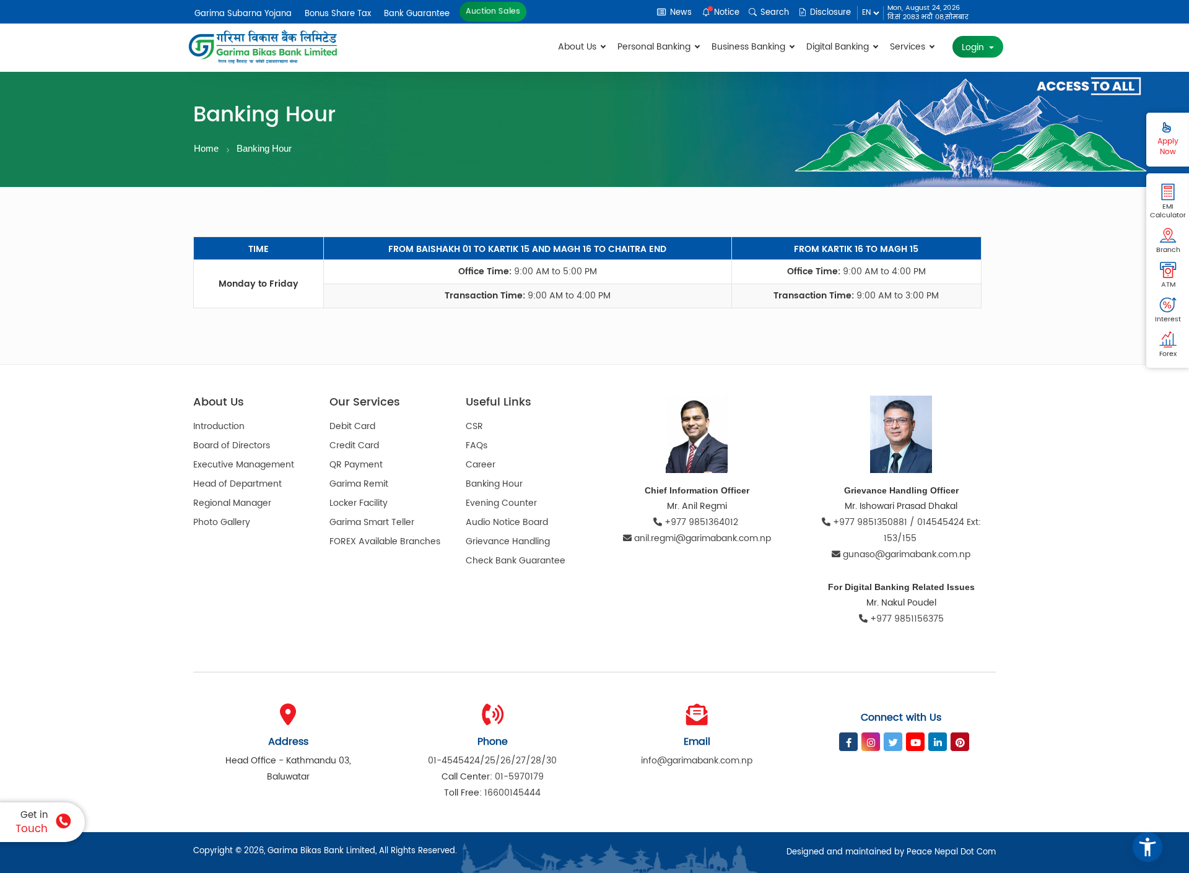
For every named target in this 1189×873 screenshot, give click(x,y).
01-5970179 (519, 777)
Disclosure (829, 12)
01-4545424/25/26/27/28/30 (492, 761)
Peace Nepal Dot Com (951, 852)
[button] (1147, 847)
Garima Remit (358, 484)
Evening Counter (501, 503)
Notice (725, 12)
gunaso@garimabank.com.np (906, 554)
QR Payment (356, 465)
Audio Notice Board (507, 522)
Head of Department (237, 484)
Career (480, 465)
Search (773, 12)
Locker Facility (358, 503)
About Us (578, 47)
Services (909, 47)
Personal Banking (655, 47)
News (680, 12)
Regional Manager (232, 503)
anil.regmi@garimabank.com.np (702, 538)
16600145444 (512, 793)
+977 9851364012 (701, 522)
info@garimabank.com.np (696, 761)
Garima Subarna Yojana (243, 13)
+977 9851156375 (906, 619)
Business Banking (750, 47)
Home (206, 148)
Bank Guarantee (417, 13)
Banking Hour (264, 148)
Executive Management (243, 465)
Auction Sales (493, 11)
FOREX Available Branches (384, 541)
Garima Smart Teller (371, 522)
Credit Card (354, 445)
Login (974, 47)
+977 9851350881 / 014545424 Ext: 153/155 (905, 530)
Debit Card (352, 426)
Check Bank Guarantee (515, 561)
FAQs (476, 445)
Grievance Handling (508, 541)
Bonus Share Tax (338, 13)
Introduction (219, 426)
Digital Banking (838, 47)
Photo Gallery (221, 522)
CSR (474, 426)
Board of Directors (231, 445)
